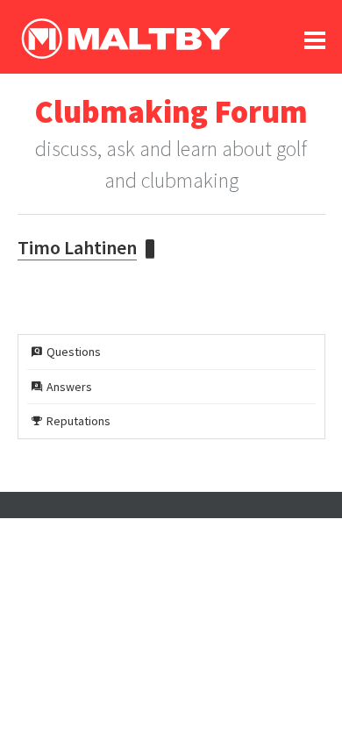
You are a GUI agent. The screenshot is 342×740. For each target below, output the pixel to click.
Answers (69, 387)
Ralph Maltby (125, 39)
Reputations (78, 421)
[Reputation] (150, 249)
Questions (73, 351)
